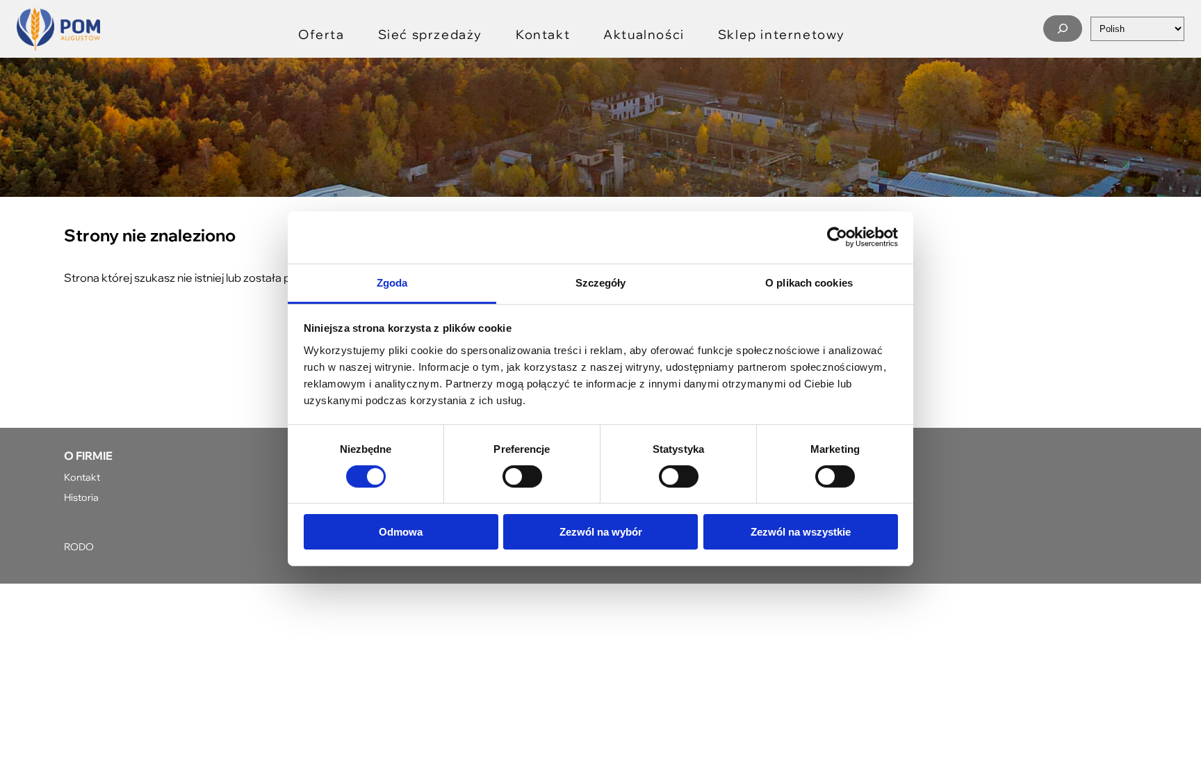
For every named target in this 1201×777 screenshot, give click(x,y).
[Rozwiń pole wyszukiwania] (1062, 28)
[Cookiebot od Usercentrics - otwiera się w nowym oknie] (837, 237)
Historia (81, 497)
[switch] (522, 476)
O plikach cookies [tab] (809, 282)
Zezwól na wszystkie (801, 532)
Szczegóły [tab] (600, 282)
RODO (79, 546)
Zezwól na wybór (600, 532)
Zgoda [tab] (392, 282)
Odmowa (401, 532)
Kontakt (82, 477)
